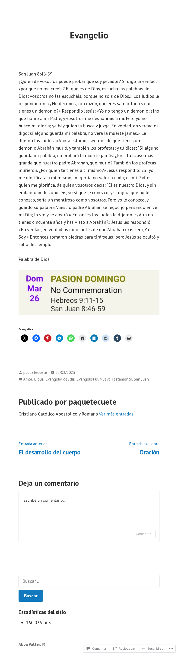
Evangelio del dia (60, 379)
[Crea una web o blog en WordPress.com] (43, 644)
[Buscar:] (89, 581)
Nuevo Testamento (116, 379)
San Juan (141, 379)
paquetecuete (35, 372)
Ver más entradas (116, 414)
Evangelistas (87, 379)
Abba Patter (29, 644)
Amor (27, 379)
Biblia (39, 379)
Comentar (143, 534)
